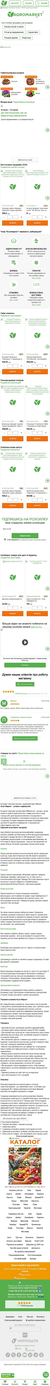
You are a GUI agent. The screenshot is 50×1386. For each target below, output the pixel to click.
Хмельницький (14, 1208)
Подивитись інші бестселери (12, 167)
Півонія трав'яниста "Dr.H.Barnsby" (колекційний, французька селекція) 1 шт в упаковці (37, 358)
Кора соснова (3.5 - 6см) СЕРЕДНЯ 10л (36, 600)
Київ (29, 1190)
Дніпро (18, 1194)
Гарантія (40, 1237)
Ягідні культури (7, 889)
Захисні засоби (7, 955)
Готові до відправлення (14, 32)
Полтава (16, 1204)
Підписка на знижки (15, 1244)
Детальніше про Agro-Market (15, 1118)
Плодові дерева (11, 38)
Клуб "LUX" (39, 1241)
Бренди (33, 1258)
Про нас (19, 1237)
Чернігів (27, 1208)
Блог (9, 1237)
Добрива (4, 943)
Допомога (36, 1248)
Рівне (26, 1204)
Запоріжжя (29, 1194)
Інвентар (4, 966)
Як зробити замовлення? (25, 1251)
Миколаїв (24, 1201)
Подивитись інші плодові (11, 383)
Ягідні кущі (26, 38)
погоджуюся (13, 539)
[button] (47, 87)
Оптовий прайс (20, 1258)
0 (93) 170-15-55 (30, 1288)
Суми (35, 1204)
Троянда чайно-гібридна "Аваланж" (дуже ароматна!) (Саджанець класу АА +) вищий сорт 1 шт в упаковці (12, 209)
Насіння (4, 849)
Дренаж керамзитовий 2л (12, 599)
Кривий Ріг (39, 1197)
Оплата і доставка (14, 1241)
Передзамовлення (16, 1255)
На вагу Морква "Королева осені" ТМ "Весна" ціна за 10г (37, 209)
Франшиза (10, 1317)
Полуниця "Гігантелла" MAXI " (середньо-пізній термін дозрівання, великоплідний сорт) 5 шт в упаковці (37, 425)
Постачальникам (34, 1255)
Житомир (38, 1208)
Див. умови (36, 278)
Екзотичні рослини (8, 929)
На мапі (41, 1297)
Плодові (4, 870)
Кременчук (36, 1224)
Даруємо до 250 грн (34, 1244)
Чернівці (12, 1224)
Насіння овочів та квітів (13, 27)
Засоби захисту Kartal (19, 1248)
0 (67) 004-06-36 (30, 1291)
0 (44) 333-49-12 (16, 1288)
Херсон (10, 1197)
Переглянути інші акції (24, 102)
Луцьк (14, 1201)
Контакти (29, 1237)
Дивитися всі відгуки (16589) (25, 738)
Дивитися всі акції (25, 160)
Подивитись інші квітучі (10, 450)
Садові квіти (33, 32)
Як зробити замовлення (35, 1320)
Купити (13, 223)
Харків (38, 1190)
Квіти (3, 907)
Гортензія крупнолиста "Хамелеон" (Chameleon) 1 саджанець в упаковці (37, 492)
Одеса (9, 1194)
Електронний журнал (13, 1320)
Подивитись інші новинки (11, 316)
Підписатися (25, 536)
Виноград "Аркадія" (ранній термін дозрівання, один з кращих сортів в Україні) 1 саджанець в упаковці (12, 425)
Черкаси (40, 1194)
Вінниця (28, 1197)
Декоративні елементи (10, 985)
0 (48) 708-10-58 (15, 1291)
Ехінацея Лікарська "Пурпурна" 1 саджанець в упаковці (12, 358)
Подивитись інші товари (10, 557)
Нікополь (35, 1201)
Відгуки (28, 1241)
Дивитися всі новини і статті (25, 798)
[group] (25, 765)
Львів (19, 1197)
